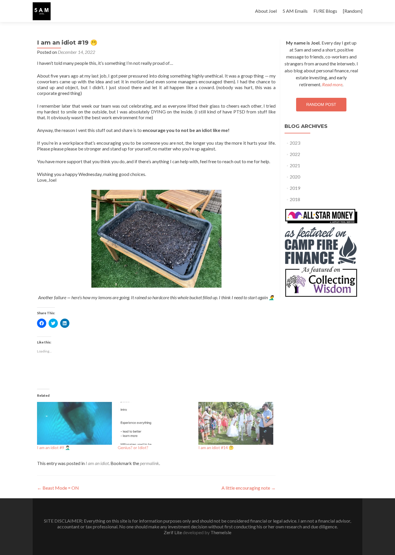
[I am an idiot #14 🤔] (235, 423)
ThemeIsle (221, 532)
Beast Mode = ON (58, 487)
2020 (295, 176)
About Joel (266, 11)
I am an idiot (97, 463)
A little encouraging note (249, 487)
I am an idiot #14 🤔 (216, 447)
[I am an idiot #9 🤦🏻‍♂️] (74, 423)
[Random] (352, 11)
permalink (149, 463)
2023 (295, 143)
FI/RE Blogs (325, 11)
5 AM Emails (295, 11)
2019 (295, 188)
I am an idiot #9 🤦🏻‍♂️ (53, 447)
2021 (295, 165)
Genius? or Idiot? (133, 447)
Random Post (321, 104)
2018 (295, 199)
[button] (42, 11)
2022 (295, 154)
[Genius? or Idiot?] (155, 423)
